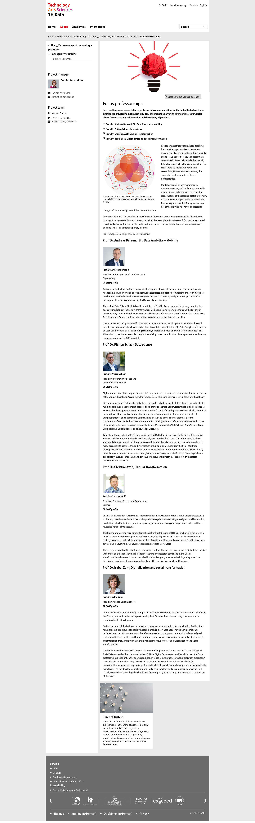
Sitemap (58, 813)
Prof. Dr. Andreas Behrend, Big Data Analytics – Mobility (134, 124)
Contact (57, 772)
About (64, 26)
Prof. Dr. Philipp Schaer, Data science (124, 128)
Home (52, 26)
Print (55, 768)
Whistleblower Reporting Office (68, 781)
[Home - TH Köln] (60, 9)
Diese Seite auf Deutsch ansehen (183, 96)
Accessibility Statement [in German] (70, 790)
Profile (60, 36)
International (98, 26)
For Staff (162, 5)
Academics (79, 26)
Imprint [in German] (83, 813)
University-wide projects (78, 36)
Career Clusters (62, 59)
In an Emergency (178, 5)
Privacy (144, 813)
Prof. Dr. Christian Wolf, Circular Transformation (129, 133)
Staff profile (112, 282)
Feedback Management (64, 777)
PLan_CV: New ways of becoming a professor (114, 36)
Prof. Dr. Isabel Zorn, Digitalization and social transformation (136, 138)
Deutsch (194, 5)
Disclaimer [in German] (117, 813)
